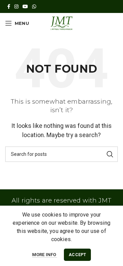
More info (44, 254)
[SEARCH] (110, 154)
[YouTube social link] (25, 6)
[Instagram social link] (16, 6)
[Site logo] (61, 22)
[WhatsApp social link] (34, 6)
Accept (77, 254)
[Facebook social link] (8, 6)
